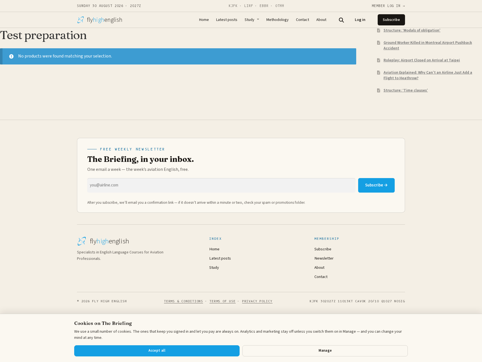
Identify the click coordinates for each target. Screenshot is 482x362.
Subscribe (391, 20)
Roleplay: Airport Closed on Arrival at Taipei (422, 60)
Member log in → (388, 6)
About (321, 20)
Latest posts (226, 20)
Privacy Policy (257, 301)
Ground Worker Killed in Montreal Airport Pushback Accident (428, 45)
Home (204, 20)
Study (249, 20)
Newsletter (324, 258)
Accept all (157, 350)
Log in (360, 20)
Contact (302, 20)
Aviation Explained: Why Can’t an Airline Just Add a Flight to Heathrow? (428, 75)
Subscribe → (376, 185)
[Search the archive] (341, 20)
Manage (325, 350)
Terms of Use (222, 301)
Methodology (277, 20)
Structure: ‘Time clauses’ (406, 90)
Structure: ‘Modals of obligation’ (412, 30)
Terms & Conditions (183, 301)
